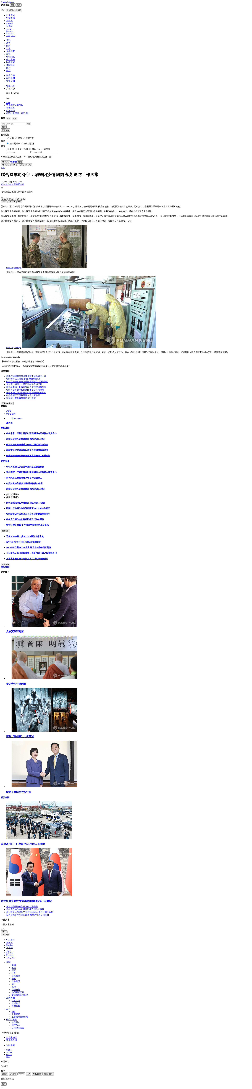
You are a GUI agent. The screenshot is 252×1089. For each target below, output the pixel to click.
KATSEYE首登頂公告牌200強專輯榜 (23, 542)
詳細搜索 (5, 130)
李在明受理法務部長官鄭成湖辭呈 (22, 906)
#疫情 (9, 411)
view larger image (13, 268)
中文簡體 (5, 935)
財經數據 (10, 62)
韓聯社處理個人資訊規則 (17, 113)
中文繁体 (10, 940)
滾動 (8, 40)
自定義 (47, 149)
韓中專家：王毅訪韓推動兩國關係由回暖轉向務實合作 (31, 433)
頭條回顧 (10, 75)
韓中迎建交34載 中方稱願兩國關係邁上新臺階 (27, 525)
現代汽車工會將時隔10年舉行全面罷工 (24, 478)
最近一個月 (23, 149)
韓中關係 (10, 57)
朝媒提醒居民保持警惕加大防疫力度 (23, 395)
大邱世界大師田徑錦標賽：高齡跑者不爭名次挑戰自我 (31, 553)
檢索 (4, 127)
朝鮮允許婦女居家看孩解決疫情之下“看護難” (27, 381)
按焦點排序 (29, 143)
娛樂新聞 (10, 81)
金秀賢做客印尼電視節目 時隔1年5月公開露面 (27, 915)
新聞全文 (30, 138)
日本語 (9, 947)
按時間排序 (15, 143)
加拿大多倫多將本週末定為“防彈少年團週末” (27, 558)
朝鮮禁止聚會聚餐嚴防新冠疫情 (21, 398)
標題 (20, 138)
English (9, 945)
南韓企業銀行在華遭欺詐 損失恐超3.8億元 (25, 439)
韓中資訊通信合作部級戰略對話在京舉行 (25, 519)
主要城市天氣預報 (14, 105)
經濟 (8, 46)
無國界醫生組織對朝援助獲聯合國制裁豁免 (26, 392)
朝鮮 (8, 54)
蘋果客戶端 (11, 1040)
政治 (8, 43)
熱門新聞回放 (18, 992)
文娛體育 (10, 51)
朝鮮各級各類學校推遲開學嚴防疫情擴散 (25, 390)
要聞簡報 (10, 65)
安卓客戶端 (11, 1037)
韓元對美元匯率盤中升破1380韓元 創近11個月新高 (29, 912)
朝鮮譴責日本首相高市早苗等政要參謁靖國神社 (28, 514)
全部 (12, 138)
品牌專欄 (10, 998)
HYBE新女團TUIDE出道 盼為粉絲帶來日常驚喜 (28, 547)
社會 (8, 48)
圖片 (8, 68)
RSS (8, 102)
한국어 (9, 942)
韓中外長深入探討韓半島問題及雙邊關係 (25, 467)
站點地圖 (10, 1045)
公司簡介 (10, 110)
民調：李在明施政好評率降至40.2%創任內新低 (28, 508)
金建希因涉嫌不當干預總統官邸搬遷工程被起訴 (28, 455)
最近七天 (36, 149)
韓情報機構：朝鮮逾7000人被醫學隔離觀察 (26, 387)
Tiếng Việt (10, 957)
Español (9, 953)
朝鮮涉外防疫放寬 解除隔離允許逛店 (23, 379)
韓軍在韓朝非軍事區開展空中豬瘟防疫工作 (26, 376)
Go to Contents (7, 2)
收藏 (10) (10, 86)
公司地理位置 (18, 1028)
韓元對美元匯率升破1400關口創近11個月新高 (27, 444)
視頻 (8, 70)
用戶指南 (16, 1025)
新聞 (8, 962)
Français (9, 955)
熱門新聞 (10, 78)
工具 (8, 1009)
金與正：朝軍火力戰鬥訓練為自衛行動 (24, 384)
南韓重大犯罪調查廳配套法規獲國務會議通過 (27, 450)
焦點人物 (10, 59)
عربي (8, 950)
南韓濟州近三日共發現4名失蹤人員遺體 (23, 844)
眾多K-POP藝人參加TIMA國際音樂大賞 (25, 536)
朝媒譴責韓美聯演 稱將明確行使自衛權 (24, 483)
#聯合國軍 (11, 414)
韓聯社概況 (11, 1019)
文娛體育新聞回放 (20, 995)
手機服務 (10, 108)
